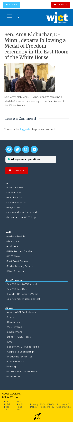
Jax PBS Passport (17, 202)
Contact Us (13, 322)
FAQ (9, 342)
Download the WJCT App (21, 217)
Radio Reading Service (20, 266)
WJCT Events (14, 327)
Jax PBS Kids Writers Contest (23, 299)
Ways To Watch (15, 207)
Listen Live (13, 241)
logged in (25, 129)
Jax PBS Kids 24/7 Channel (22, 212)
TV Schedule (14, 192)
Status (10, 317)
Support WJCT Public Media (23, 346)
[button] (9, 16)
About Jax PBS (15, 187)
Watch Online (15, 197)
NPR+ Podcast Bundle (19, 251)
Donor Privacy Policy (19, 337)
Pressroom (13, 376)
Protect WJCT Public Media (22, 371)
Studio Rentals (15, 361)
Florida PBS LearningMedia (22, 294)
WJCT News (13, 256)
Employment (14, 332)
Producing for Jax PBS (19, 356)
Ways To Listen (15, 271)
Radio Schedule (16, 236)
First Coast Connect (18, 261)
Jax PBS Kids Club (17, 289)
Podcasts (12, 246)
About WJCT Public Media (21, 312)
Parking (11, 366)
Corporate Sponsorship (20, 351)
